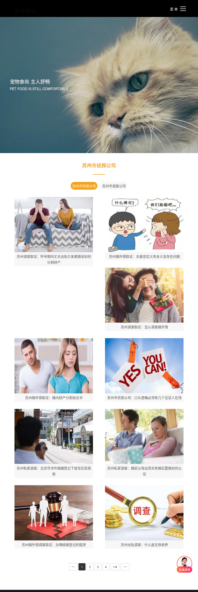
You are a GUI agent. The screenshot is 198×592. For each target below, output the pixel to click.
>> (125, 567)
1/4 (115, 567)
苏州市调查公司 (114, 185)
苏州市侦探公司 (84, 185)
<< (73, 567)
